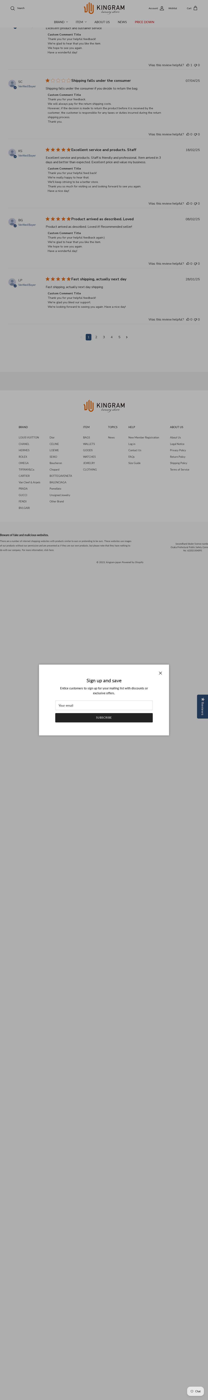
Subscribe (104, 717)
